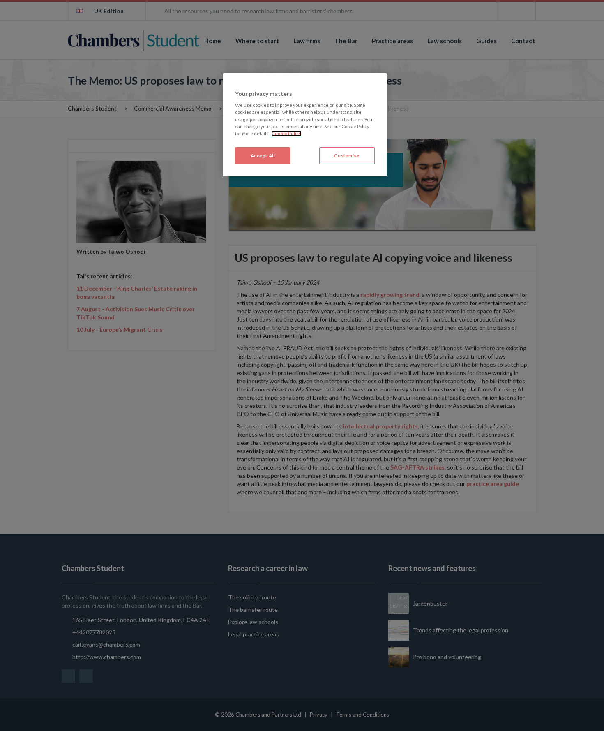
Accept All (263, 155)
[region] (305, 124)
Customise (347, 155)
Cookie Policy (286, 133)
